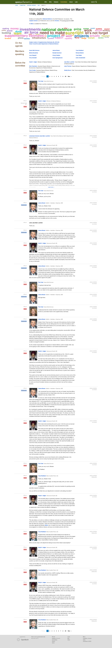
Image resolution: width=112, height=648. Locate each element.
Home (16, 5)
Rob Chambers (33, 66)
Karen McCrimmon (34, 50)
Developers (85, 641)
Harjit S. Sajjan (33, 62)
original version (33, 20)
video (31, 23)
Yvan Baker (79, 55)
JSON (89, 641)
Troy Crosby (32, 70)
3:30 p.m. (25, 80)
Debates (56, 2)
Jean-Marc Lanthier (69, 62)
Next (69, 76)
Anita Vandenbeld (80, 58)
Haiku (84, 639)
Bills (50, 2)
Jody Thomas (67, 66)
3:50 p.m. (25, 463)
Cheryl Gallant (56, 55)
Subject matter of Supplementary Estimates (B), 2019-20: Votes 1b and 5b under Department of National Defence (44, 43)
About (71, 2)
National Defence (31, 5)
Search (53, 641)
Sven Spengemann (57, 58)
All (65, 76)
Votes (69, 639)
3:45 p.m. (25, 282)
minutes (57, 20)
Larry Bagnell (32, 55)
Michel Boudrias (33, 53)
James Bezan (56, 50)
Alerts (53, 642)
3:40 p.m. (25, 190)
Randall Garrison (57, 53)
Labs (76, 2)
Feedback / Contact (87, 638)
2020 (39, 5)
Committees (63, 2)
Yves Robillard (80, 50)
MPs (45, 2)
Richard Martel (80, 53)
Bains (46, 525)
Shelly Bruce (67, 70)
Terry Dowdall (33, 58)
